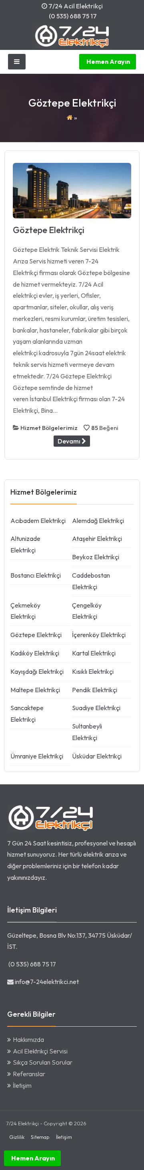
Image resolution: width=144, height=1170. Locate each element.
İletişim (22, 1085)
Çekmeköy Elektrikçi (25, 611)
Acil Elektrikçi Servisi (40, 1051)
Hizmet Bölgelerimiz (49, 428)
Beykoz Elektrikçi (95, 557)
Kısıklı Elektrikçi (93, 671)
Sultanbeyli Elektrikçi (87, 732)
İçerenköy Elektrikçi (99, 635)
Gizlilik (16, 1137)
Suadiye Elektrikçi (96, 708)
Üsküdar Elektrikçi (97, 756)
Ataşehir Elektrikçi (97, 538)
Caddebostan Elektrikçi (91, 581)
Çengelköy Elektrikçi (87, 611)
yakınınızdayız (26, 877)
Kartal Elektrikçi (94, 653)
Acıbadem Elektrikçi (38, 521)
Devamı (70, 441)
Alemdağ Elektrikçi (98, 521)
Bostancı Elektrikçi (35, 575)
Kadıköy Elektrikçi (34, 653)
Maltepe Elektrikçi (35, 690)
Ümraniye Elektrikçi (36, 756)
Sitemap (40, 1137)
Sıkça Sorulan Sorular (42, 1062)
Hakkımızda (28, 1039)
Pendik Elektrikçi (94, 690)
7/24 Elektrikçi (22, 1123)
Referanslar (29, 1074)
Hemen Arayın (107, 61)
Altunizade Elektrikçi (25, 544)
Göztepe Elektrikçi (48, 230)
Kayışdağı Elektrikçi (37, 671)
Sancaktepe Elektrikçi (27, 713)
